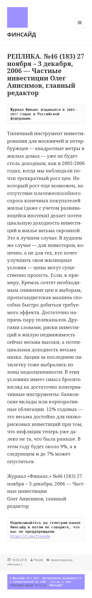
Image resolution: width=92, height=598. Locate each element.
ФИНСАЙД (21, 34)
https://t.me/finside (30, 536)
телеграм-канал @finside (28, 585)
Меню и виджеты (80, 27)
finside (38, 560)
